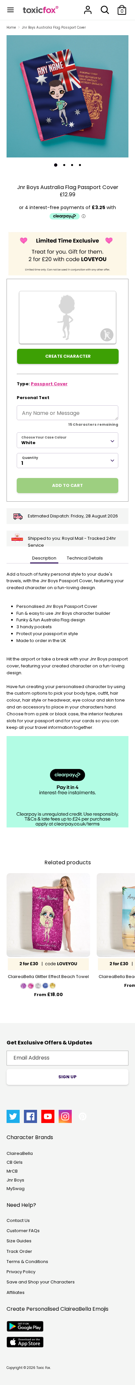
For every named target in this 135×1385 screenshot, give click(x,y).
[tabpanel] (67, 96)
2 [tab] (64, 165)
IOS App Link (25, 1342)
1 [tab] (55, 165)
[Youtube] (47, 1116)
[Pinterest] (82, 1116)
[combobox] (67, 440)
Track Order (19, 1251)
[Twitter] (13, 1116)
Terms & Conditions (27, 1261)
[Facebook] (30, 1116)
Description (44, 558)
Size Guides (19, 1241)
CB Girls (15, 1162)
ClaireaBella (20, 1153)
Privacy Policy (21, 1272)
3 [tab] (72, 165)
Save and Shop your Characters (41, 1282)
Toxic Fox (43, 1368)
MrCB (12, 1171)
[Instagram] (65, 1116)
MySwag (16, 1188)
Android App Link (25, 1326)
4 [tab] (80, 165)
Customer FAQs (23, 1231)
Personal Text (33, 397)
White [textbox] (28, 443)
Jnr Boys (15, 1180)
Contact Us (18, 1220)
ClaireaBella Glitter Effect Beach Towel (48, 976)
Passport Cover (49, 384)
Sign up (67, 1077)
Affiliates (16, 1292)
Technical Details (85, 558)
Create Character (68, 356)
